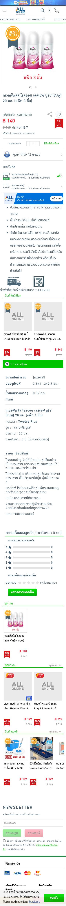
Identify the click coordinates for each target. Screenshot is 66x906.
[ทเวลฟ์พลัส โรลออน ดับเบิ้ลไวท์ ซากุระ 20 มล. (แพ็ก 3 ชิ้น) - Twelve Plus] (48, 316)
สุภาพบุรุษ (12, 833)
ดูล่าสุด (9, 604)
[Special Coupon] (33, 2)
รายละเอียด (19, 364)
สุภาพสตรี (34, 833)
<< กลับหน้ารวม (10, 19)
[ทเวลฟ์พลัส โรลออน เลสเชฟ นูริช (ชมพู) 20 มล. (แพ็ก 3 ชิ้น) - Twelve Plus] (15, 621)
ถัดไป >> (60, 19)
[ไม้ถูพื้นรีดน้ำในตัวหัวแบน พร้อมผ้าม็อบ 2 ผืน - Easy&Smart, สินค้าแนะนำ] (41, 749)
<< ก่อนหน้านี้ (36, 19)
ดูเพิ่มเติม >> (55, 665)
